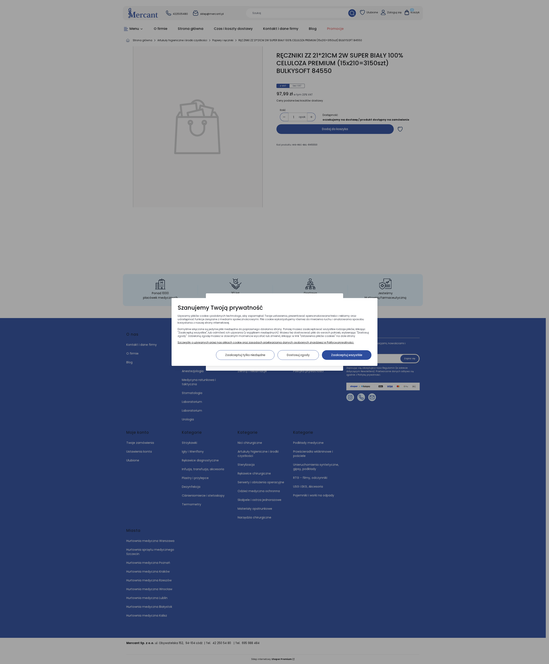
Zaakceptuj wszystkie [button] (346, 355)
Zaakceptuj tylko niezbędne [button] (245, 355)
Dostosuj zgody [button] (298, 355)
